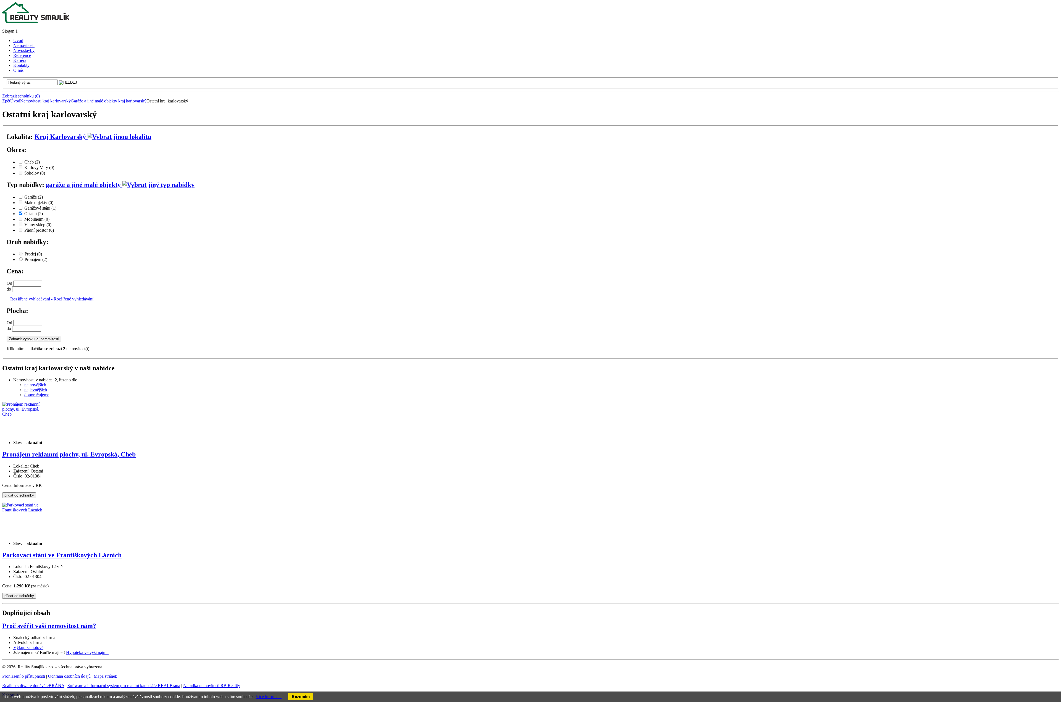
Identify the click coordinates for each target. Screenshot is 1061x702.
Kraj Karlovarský (61, 136)
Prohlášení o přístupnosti (23, 676)
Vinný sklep (37, 224)
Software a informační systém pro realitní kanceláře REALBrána (123, 685)
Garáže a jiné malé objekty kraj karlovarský (108, 101)
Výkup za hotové (28, 647)
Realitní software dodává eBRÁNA (33, 685)
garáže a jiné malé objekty (84, 184)
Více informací (269, 696)
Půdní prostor (39, 230)
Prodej (33, 254)
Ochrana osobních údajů (69, 676)
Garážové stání (40, 208)
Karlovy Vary (39, 167)
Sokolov (34, 173)
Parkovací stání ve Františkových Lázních (62, 555)
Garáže (33, 197)
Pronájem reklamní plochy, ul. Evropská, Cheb (69, 454)
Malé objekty (38, 202)
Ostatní (33, 213)
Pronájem (36, 259)
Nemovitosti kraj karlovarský (45, 101)
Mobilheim (36, 219)
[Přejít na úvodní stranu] (35, 21)
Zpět (6, 101)
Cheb (32, 162)
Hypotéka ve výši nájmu (87, 652)
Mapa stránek (105, 676)
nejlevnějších (35, 389)
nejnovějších (35, 384)
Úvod (15, 101)
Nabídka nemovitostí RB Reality (211, 685)
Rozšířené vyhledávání (28, 299)
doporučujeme (36, 394)
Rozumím (300, 696)
